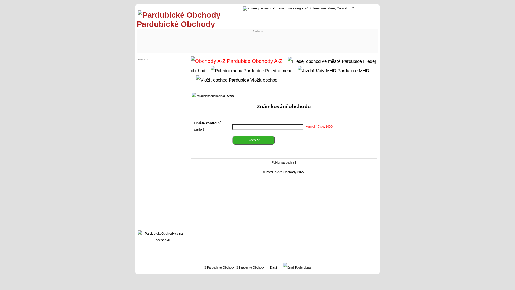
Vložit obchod (263, 80)
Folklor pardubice (283, 162)
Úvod (231, 95)
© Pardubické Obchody (219, 267)
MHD (363, 70)
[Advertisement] (183, 39)
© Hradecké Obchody (250, 267)
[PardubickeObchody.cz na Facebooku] (162, 240)
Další (273, 267)
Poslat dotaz (302, 267)
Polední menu (278, 70)
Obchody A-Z (266, 61)
